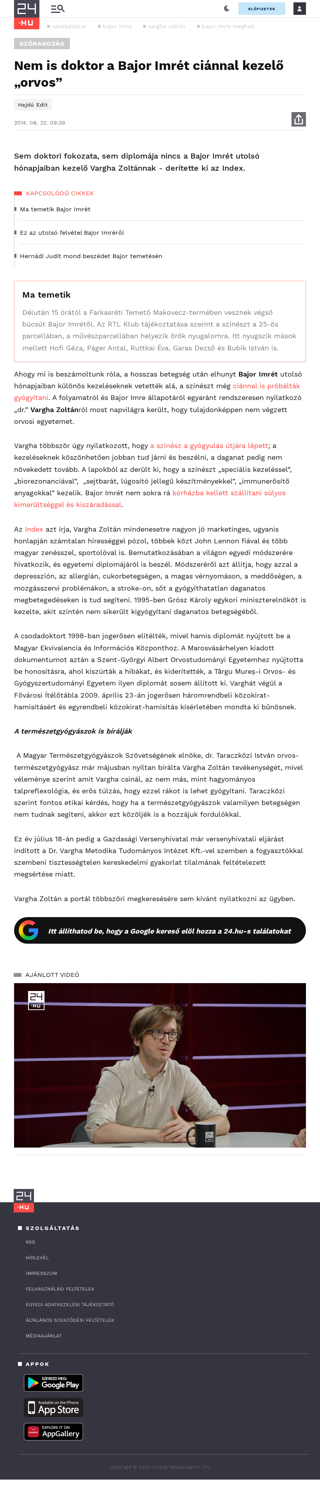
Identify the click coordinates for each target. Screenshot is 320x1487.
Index (33, 529)
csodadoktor (69, 26)
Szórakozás (42, 43)
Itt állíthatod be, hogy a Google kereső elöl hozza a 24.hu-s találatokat (169, 931)
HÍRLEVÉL (37, 1257)
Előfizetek (262, 9)
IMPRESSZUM (41, 1273)
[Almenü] (57, 9)
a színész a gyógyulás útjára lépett (209, 445)
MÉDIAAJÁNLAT (44, 1336)
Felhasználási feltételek (60, 1289)
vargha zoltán (166, 26)
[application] (160, 1065)
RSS (30, 1242)
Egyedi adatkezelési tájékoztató (70, 1304)
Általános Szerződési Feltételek (70, 1320)
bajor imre (117, 26)
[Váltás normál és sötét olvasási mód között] (226, 8)
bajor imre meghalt (228, 26)
